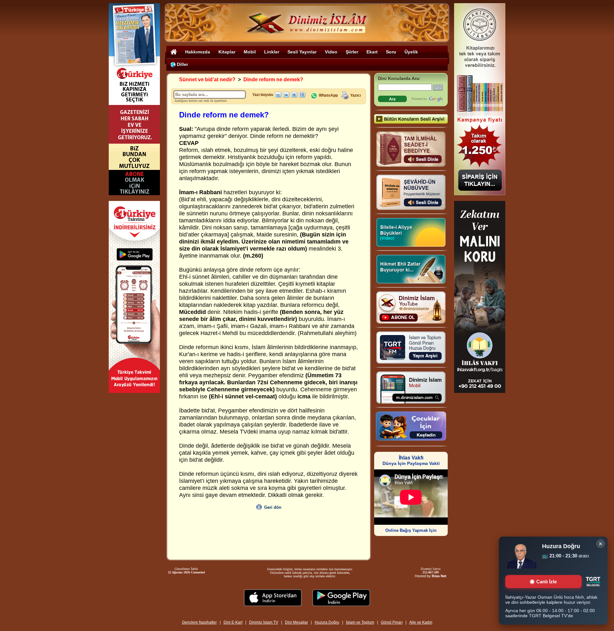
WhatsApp (328, 95)
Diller (182, 64)
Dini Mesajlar (296, 622)
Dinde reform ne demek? (273, 79)
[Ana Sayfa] (173, 51)
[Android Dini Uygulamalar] (341, 604)
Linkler (271, 51)
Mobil (250, 51)
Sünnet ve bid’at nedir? (207, 79)
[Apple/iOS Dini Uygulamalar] (273, 604)
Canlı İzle (546, 581)
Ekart (372, 51)
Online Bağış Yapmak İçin (411, 530)
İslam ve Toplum (360, 622)
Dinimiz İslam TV (263, 622)
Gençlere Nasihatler (199, 622)
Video (331, 51)
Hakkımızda (197, 51)
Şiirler (352, 51)
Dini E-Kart (233, 622)
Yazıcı (355, 95)
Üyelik (411, 51)
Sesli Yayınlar (302, 51)
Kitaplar (226, 51)
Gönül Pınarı (392, 622)
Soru (391, 51)
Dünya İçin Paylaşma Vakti (411, 460)
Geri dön (272, 507)
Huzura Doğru (327, 622)
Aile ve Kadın (420, 622)
